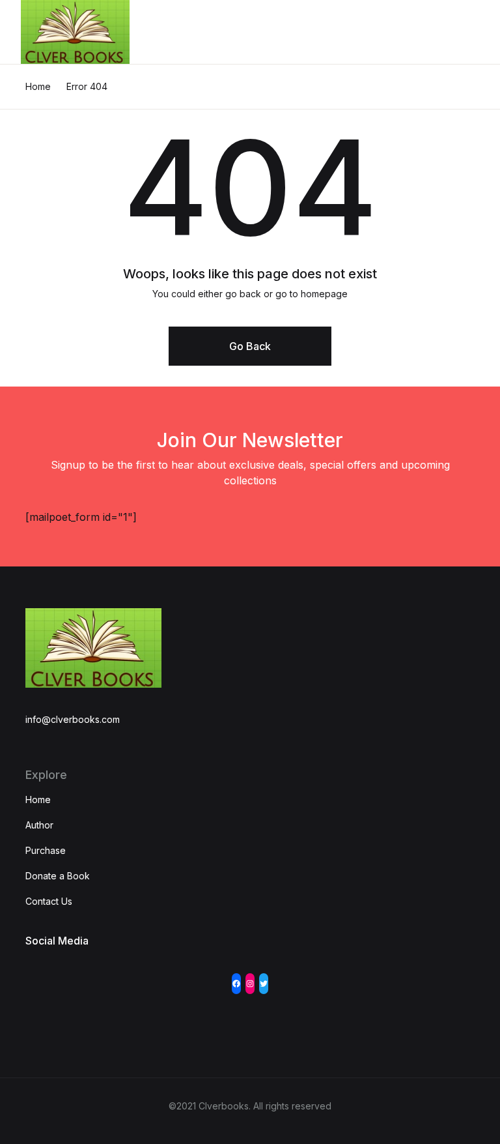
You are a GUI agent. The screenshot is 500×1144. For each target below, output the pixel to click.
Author (39, 824)
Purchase (45, 850)
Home (38, 86)
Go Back (250, 346)
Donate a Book (57, 875)
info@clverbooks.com (72, 719)
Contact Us (48, 901)
